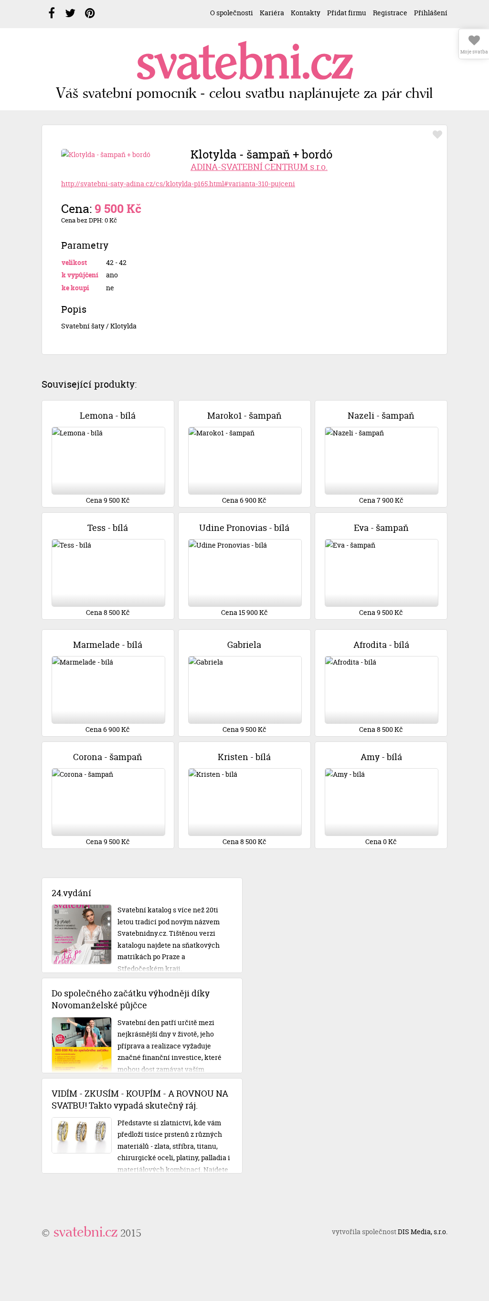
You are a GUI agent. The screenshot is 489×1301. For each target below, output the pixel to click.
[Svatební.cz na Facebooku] (51, 13)
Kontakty (305, 12)
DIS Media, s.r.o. (422, 1231)
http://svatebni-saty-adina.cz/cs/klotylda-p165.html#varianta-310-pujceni (178, 183)
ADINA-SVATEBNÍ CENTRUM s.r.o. (259, 167)
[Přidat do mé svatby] (437, 134)
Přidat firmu (346, 12)
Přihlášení (430, 12)
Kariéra (272, 12)
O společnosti (231, 12)
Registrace (390, 12)
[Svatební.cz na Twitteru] (70, 13)
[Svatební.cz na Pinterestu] (90, 13)
